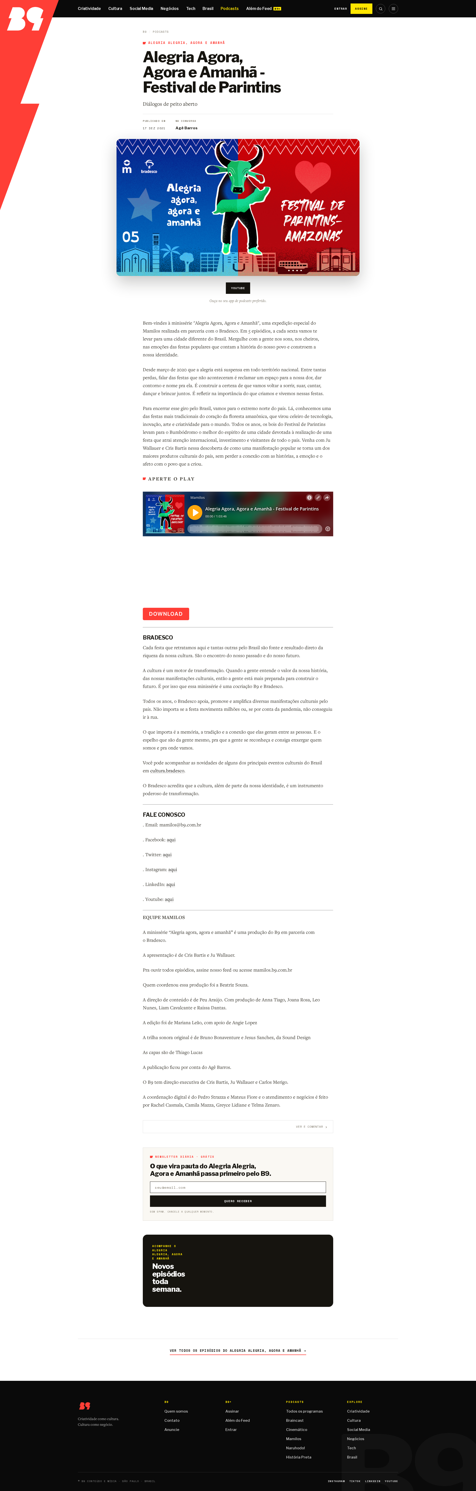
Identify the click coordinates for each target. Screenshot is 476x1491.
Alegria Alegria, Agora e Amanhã (186, 43)
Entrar (340, 9)
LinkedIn (372, 1481)
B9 (145, 32)
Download (166, 614)
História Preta (298, 1457)
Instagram (336, 1481)
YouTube (238, 288)
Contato (171, 1420)
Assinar (232, 1411)
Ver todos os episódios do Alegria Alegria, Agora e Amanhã (238, 1350)
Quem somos (176, 1411)
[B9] (29, 8)
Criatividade (89, 8)
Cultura (115, 8)
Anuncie (171, 1429)
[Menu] (393, 8)
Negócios (170, 8)
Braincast (295, 1420)
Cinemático (296, 1429)
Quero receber (238, 1201)
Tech (190, 8)
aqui (171, 839)
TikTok (355, 1481)
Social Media (141, 8)
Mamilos (293, 1439)
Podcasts (230, 8)
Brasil (208, 8)
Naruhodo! (295, 1448)
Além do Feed (259, 8)
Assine (361, 8)
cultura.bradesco (167, 770)
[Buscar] (380, 8)
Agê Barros (187, 128)
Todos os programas (304, 1411)
